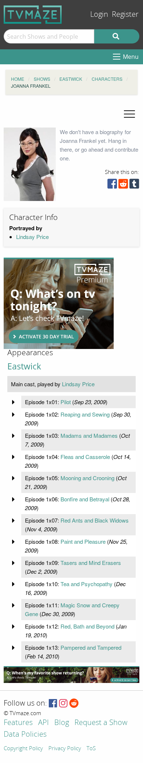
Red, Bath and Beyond (87, 626)
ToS (91, 749)
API (43, 723)
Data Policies (25, 735)
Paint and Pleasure (83, 541)
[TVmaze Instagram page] (63, 703)
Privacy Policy (64, 749)
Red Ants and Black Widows (94, 520)
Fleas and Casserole (85, 456)
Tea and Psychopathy (86, 584)
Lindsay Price (32, 236)
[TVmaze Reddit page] (74, 703)
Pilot (65, 402)
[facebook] (112, 185)
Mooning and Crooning (87, 478)
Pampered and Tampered (90, 647)
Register (125, 14)
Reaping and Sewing (85, 414)
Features (18, 723)
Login (99, 14)
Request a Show (100, 723)
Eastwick (24, 366)
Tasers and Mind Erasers (90, 562)
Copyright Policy (23, 749)
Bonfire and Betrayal (84, 499)
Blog (61, 723)
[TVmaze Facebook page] (53, 703)
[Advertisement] (59, 303)
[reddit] (123, 185)
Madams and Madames (89, 435)
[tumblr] (134, 185)
